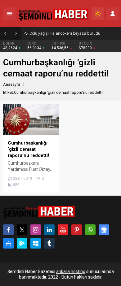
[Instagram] (35, 229)
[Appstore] (8, 243)
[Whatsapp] (90, 229)
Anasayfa (11, 84)
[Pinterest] (76, 229)
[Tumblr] (49, 243)
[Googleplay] (22, 243)
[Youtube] (63, 229)
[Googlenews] (104, 229)
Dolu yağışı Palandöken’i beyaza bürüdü (64, 33)
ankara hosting (70, 271)
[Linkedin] (49, 229)
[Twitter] (22, 229)
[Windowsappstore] (35, 243)
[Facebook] (8, 229)
